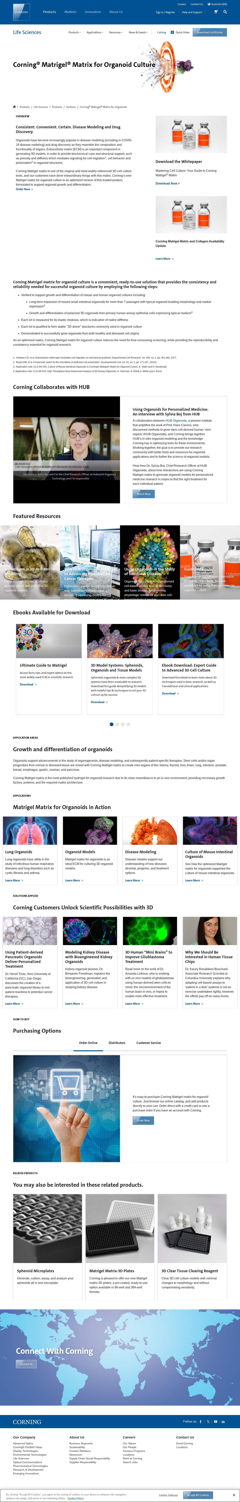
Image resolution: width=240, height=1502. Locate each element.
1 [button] (111, 724)
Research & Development (28, 1469)
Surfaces (71, 107)
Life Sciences (27, 32)
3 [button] (123, 724)
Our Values (129, 1443)
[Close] (234, 1495)
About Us (116, 12)
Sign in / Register (165, 12)
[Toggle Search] (225, 12)
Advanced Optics (23, 1443)
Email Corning (184, 1443)
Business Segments (81, 1443)
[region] (120, 1495)
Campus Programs (134, 1450)
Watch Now (143, 494)
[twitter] (208, 1421)
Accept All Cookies (198, 1495)
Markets (70, 12)
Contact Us (197, 4)
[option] (49, 669)
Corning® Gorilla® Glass (27, 1447)
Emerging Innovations (26, 1473)
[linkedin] (223, 1421)
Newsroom (75, 1454)
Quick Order (183, 32)
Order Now (23, 189)
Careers (182, 4)
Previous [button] (20, 665)
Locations (128, 1454)
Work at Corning (132, 1458)
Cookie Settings (168, 1495)
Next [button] (219, 665)
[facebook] (200, 1421)
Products (49, 12)
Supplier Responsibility (82, 1462)
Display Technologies (25, 1450)
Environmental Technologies (29, 1454)
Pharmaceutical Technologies (30, 1465)
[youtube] (215, 1421)
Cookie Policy (76, 1498)
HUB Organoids (176, 420)
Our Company (24, 1437)
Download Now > (168, 183)
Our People (129, 1447)
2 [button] (117, 724)
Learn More (163, 259)
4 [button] (128, 724)
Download (26, 684)
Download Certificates (210, 32)
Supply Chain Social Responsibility (89, 1458)
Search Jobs (130, 1462)
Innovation (93, 12)
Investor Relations (80, 1450)
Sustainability (77, 1447)
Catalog (161, 32)
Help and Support (192, 12)
